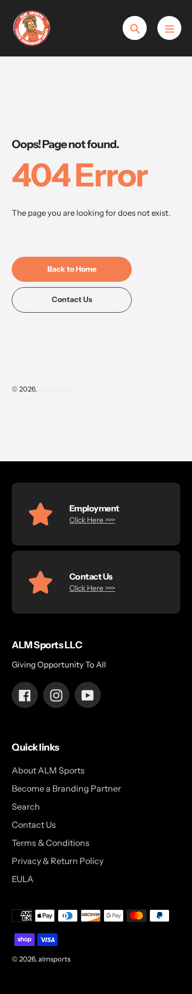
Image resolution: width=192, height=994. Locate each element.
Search (26, 806)
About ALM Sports (48, 770)
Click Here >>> (92, 520)
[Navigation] (169, 28)
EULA (23, 879)
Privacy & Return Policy (57, 861)
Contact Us (34, 824)
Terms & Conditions (51, 842)
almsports (54, 389)
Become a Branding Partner (66, 788)
